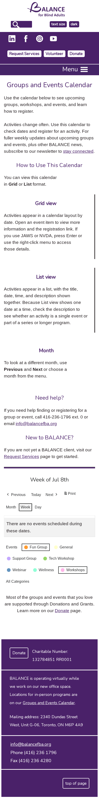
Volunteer (54, 53)
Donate (76, 53)
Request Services (24, 53)
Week (25, 507)
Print (70, 495)
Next (49, 495)
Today (36, 495)
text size (58, 24)
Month (11, 507)
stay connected (78, 151)
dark (74, 24)
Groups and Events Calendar (49, 703)
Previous (18, 495)
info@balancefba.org (36, 423)
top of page (76, 783)
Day (38, 507)
